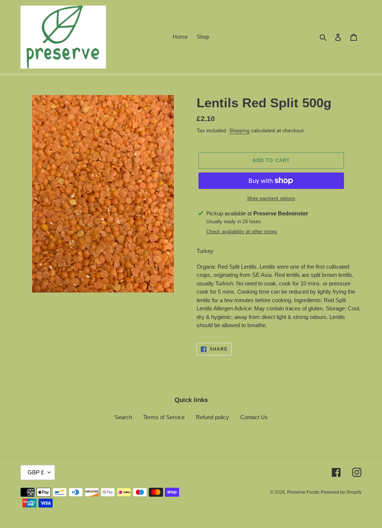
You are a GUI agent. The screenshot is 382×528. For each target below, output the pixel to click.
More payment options (271, 198)
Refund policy (212, 417)
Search (123, 417)
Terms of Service (164, 417)
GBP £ (36, 472)
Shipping (239, 130)
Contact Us (254, 417)
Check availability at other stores (241, 231)
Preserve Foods (303, 492)
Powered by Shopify (341, 492)
